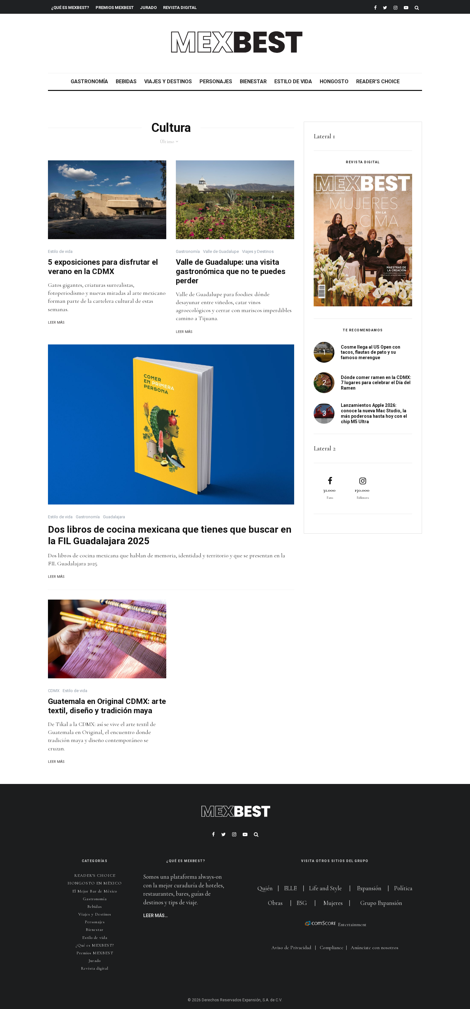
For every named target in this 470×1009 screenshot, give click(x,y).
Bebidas (126, 81)
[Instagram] (395, 7)
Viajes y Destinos (168, 81)
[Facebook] (375, 7)
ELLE (291, 888)
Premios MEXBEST (115, 7)
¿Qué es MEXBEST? (70, 7)
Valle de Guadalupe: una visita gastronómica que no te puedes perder (231, 271)
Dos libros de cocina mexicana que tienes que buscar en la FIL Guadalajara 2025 (170, 535)
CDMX (53, 690)
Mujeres (333, 903)
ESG (301, 903)
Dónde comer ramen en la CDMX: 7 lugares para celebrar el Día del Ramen (376, 383)
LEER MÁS (56, 322)
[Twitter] (385, 7)
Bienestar (253, 81)
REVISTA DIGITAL (180, 7)
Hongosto (334, 81)
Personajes (216, 81)
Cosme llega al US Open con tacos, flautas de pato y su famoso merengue (370, 352)
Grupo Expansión (381, 903)
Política (403, 888)
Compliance (331, 947)
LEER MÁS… (155, 915)
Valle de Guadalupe (221, 251)
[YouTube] (406, 7)
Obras (275, 903)
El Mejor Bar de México (94, 891)
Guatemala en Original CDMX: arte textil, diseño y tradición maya (107, 706)
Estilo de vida (293, 81)
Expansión (369, 888)
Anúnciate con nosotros (374, 947)
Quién (265, 888)
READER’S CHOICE (378, 81)
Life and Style (325, 888)
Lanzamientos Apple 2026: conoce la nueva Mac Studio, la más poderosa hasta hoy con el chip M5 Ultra (374, 413)
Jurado (148, 7)
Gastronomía (89, 81)
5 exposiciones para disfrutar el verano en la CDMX (103, 267)
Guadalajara (114, 516)
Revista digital (94, 968)
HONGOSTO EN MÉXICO (94, 883)
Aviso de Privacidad (291, 947)
